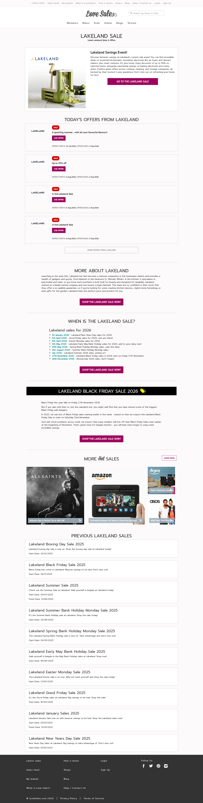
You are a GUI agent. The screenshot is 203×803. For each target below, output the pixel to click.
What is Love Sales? (38, 788)
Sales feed (53, 3)
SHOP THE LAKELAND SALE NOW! (101, 302)
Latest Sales (169, 458)
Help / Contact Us (75, 788)
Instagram (166, 766)
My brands (67, 3)
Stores (132, 23)
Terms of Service (94, 798)
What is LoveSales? (86, 3)
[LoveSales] (101, 13)
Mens (85, 23)
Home (108, 23)
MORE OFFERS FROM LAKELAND (101, 250)
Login (157, 3)
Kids (97, 23)
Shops (119, 3)
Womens (72, 23)
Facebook (143, 766)
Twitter (151, 766)
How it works (105, 3)
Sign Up (167, 3)
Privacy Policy (68, 798)
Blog (127, 3)
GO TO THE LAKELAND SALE (133, 81)
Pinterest (158, 766)
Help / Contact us (142, 3)
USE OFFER (59, 138)
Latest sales (38, 3)
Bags (119, 23)
